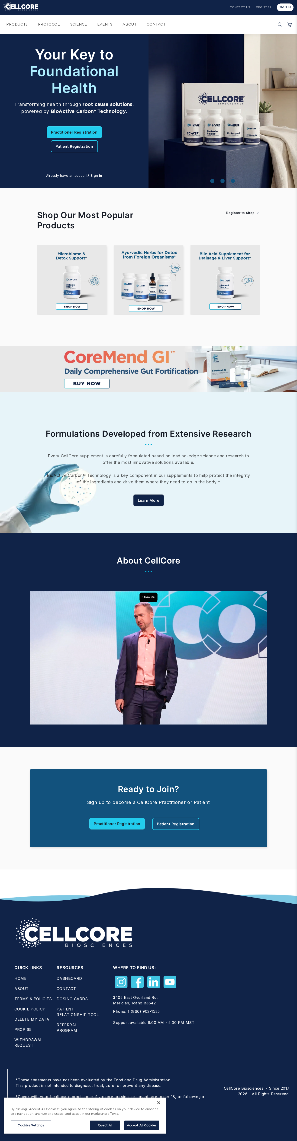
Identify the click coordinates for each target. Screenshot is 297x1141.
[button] (278, 24)
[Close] (159, 1103)
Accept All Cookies (142, 1125)
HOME (20, 978)
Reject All (105, 1125)
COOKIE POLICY (29, 1009)
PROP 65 (22, 1029)
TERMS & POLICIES (33, 999)
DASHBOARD (69, 978)
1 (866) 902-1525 (144, 1011)
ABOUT (21, 988)
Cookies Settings (31, 1125)
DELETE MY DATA (31, 1019)
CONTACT (66, 988)
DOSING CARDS (72, 999)
